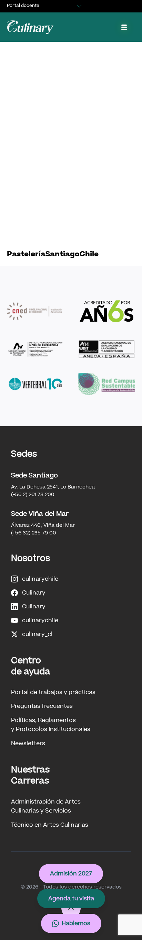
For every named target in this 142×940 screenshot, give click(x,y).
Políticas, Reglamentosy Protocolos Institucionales (50, 724)
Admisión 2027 (71, 873)
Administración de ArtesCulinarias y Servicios (46, 806)
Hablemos (76, 923)
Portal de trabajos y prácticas (53, 692)
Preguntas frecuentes (42, 706)
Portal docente (23, 5)
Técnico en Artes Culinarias (49, 824)
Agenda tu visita (71, 898)
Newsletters (28, 743)
